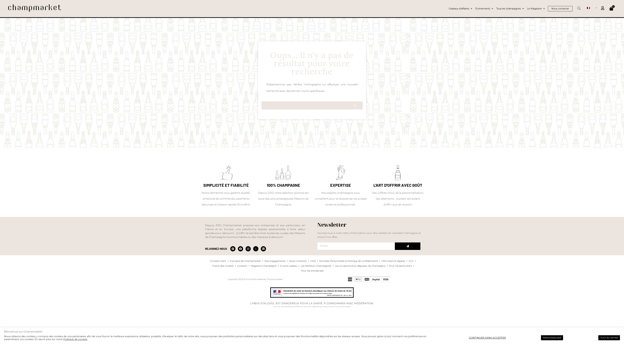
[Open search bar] (579, 7)
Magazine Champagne (263, 265)
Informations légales (393, 261)
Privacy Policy (322, 307)
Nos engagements (275, 261)
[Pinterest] (232, 248)
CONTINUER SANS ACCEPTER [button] (487, 337)
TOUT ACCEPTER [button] (609, 337)
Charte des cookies (223, 265)
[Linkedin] (263, 248)
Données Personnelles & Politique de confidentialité (348, 261)
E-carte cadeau (288, 265)
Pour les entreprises (312, 270)
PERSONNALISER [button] (552, 337)
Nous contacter (298, 261)
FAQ (313, 261)
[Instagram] (248, 248)
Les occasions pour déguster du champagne (360, 265)
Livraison (242, 265)
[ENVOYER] (408, 246)
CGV (411, 261)
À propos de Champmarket (245, 261)
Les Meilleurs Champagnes (316, 265)
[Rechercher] (355, 105)
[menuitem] (591, 8)
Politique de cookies (75, 339)
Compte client (218, 261)
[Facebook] (240, 248)
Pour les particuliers (400, 265)
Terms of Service (338, 307)
